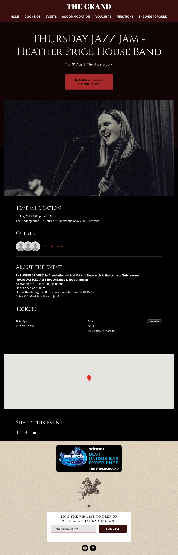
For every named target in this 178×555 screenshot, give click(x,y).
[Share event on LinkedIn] (34, 432)
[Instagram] (85, 548)
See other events (89, 84)
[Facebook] (93, 548)
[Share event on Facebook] (17, 432)
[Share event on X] (26, 432)
